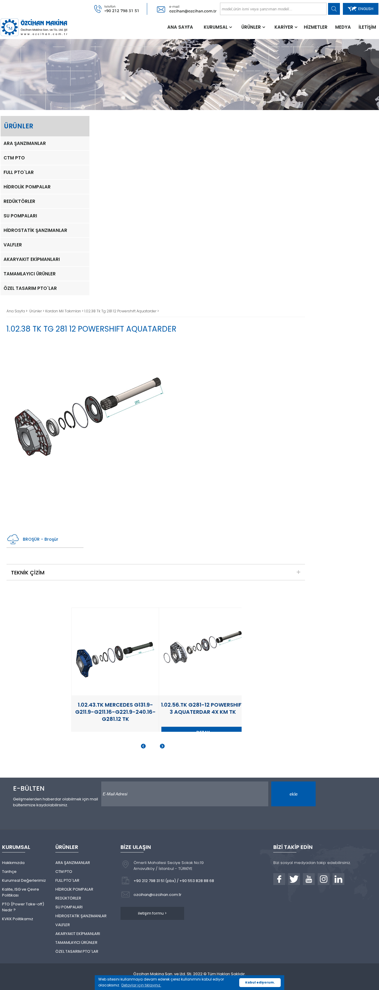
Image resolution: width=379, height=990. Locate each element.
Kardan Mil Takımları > (64, 311)
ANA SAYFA (180, 27)
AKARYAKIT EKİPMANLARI (32, 259)
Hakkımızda (13, 862)
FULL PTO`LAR (19, 172)
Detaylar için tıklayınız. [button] (141, 985)
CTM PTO (14, 158)
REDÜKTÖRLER (19, 201)
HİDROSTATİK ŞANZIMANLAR (35, 230)
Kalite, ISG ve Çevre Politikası (20, 892)
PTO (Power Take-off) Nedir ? (23, 907)
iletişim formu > (152, 913)
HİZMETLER (315, 27)
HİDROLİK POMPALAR (27, 187)
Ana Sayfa (16, 311)
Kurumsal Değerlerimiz (24, 880)
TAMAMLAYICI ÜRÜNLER (30, 274)
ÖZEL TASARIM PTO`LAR (30, 288)
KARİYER (283, 27)
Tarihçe (9, 871)
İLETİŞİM (367, 27)
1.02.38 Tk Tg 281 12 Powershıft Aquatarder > (121, 311)
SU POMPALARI (20, 216)
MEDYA (343, 27)
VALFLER (13, 245)
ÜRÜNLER (251, 27)
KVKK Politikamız (17, 919)
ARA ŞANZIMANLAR (25, 143)
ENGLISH (365, 9)
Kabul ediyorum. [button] (260, 982)
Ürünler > (37, 311)
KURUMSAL (216, 27)
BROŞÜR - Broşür (40, 539)
